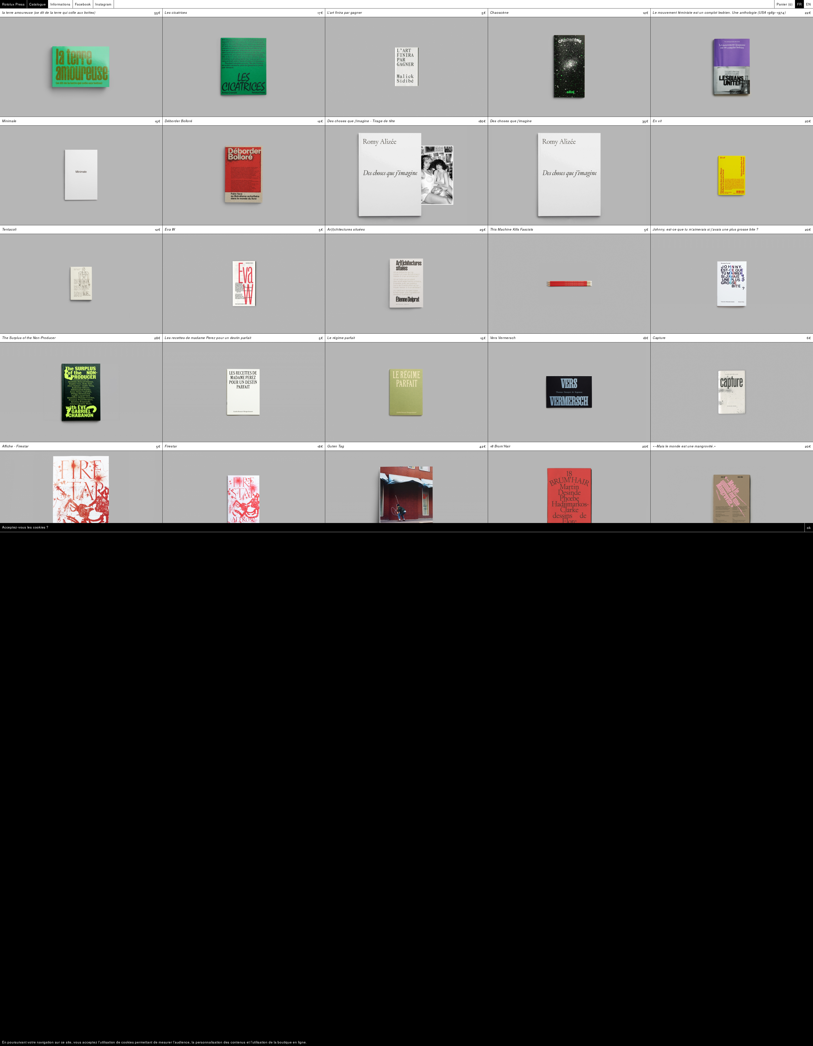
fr (799, 4)
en (808, 4)
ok (809, 527)
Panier (785, 4)
